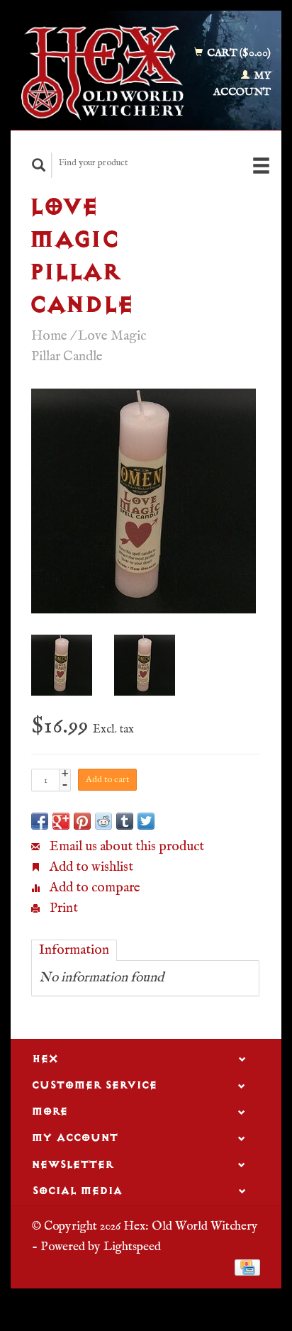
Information (74, 950)
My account (242, 84)
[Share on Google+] (60, 821)
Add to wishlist (90, 867)
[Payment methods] (247, 1267)
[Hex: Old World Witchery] (102, 73)
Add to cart (107, 780)
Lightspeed (132, 1246)
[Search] (39, 164)
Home (49, 336)
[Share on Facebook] (39, 821)
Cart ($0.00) (238, 53)
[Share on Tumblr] (124, 821)
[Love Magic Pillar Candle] (143, 501)
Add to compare (93, 887)
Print (62, 908)
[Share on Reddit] (103, 821)
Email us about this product (125, 846)
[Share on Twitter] (146, 821)
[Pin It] (82, 821)
